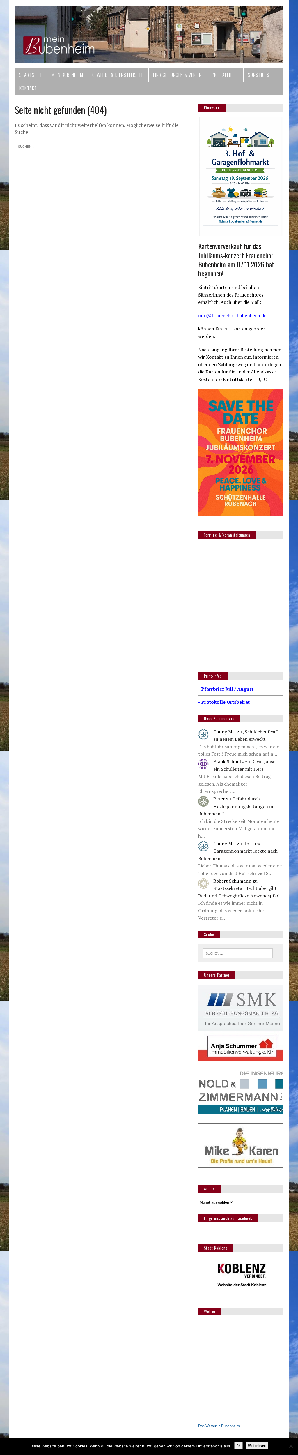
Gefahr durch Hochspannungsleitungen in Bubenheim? (235, 806)
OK (238, 1446)
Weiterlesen (257, 1446)
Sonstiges (258, 74)
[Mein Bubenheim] (149, 34)
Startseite (30, 74)
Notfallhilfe (226, 74)
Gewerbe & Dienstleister (118, 74)
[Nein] (291, 1446)
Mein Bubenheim (67, 74)
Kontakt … (30, 88)
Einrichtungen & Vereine (178, 74)
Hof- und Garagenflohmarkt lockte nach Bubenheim (238, 851)
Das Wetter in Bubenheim (219, 1425)
